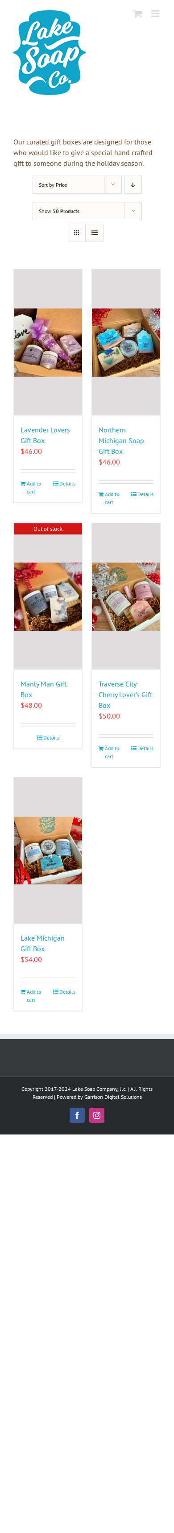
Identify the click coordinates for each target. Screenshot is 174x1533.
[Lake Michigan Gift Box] (48, 850)
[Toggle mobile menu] (156, 13)
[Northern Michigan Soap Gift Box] (126, 342)
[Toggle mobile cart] (137, 13)
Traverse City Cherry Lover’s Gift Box (125, 694)
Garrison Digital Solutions (113, 1096)
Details (67, 483)
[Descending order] (133, 185)
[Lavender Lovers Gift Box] (48, 342)
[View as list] (94, 233)
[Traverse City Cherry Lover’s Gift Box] (126, 596)
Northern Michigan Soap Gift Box (121, 440)
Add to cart (34, 487)
